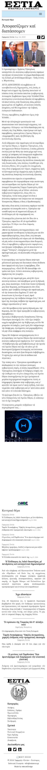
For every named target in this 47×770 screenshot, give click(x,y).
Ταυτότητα (12, 729)
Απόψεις (11, 708)
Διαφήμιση (12, 740)
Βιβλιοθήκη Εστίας (15, 718)
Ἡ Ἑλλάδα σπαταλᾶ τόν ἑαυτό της (15, 557)
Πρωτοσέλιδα (13, 713)
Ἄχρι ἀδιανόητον (23, 594)
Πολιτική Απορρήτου (16, 732)
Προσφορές (12, 716)
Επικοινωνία (13, 737)
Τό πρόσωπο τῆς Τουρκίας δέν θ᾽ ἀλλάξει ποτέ (23, 623)
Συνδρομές (12, 721)
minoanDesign (27, 766)
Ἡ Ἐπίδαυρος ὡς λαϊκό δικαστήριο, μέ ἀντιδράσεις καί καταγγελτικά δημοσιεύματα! (23, 562)
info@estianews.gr (32, 763)
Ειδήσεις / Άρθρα (14, 710)
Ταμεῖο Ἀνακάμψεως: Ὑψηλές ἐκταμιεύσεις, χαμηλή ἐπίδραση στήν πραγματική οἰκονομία (23, 636)
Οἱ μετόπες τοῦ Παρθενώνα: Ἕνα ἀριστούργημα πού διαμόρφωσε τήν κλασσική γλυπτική (23, 657)
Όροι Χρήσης (13, 735)
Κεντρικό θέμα (8, 20)
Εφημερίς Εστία (8, 37)
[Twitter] (43, 37)
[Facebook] (39, 37)
